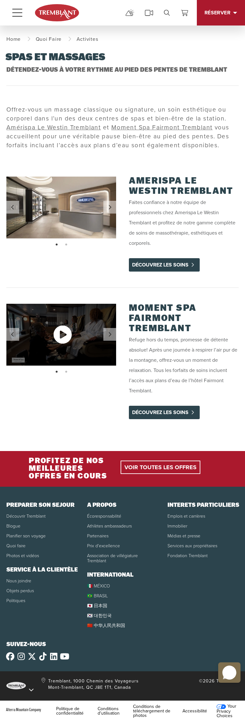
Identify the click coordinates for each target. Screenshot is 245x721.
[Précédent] (12, 207)
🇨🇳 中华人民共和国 (106, 625)
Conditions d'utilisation (109, 710)
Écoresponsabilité (104, 516)
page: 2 (66, 245)
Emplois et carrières (186, 516)
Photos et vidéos (22, 555)
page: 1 (57, 245)
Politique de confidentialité (70, 710)
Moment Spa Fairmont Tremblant (162, 127)
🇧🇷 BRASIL (97, 596)
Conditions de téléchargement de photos (151, 710)
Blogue (13, 526)
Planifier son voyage (26, 536)
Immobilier (177, 526)
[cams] (149, 13)
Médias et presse (183, 536)
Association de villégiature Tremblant (112, 558)
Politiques (15, 600)
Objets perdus (20, 590)
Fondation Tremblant (187, 555)
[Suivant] (109, 207)
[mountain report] (130, 13)
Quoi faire (16, 546)
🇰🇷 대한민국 (99, 615)
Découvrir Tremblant (26, 516)
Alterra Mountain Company (23, 709)
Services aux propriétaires (192, 546)
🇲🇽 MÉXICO (98, 586)
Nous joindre (18, 581)
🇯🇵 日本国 (97, 605)
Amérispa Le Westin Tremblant (53, 127)
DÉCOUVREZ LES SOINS (160, 264)
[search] (167, 13)
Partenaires (97, 536)
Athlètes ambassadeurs (109, 526)
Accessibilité (194, 711)
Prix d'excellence (103, 546)
